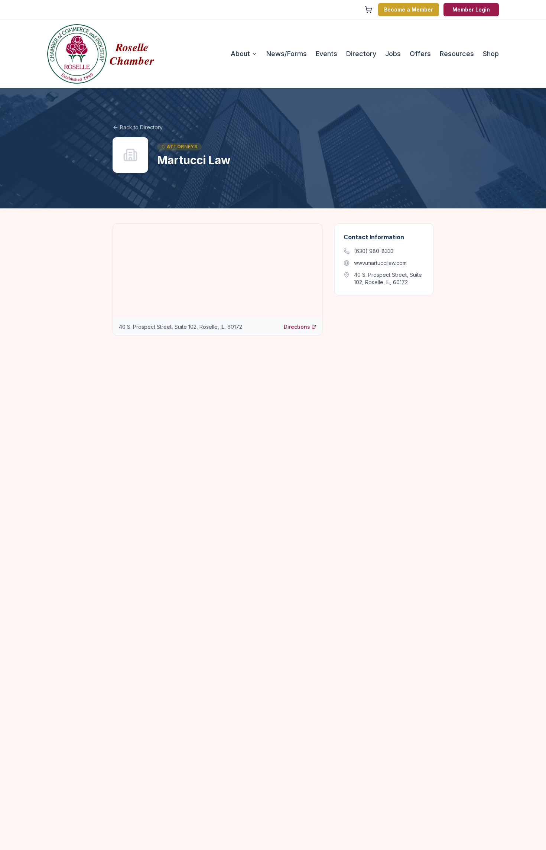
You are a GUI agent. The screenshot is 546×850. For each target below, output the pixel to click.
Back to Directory (141, 127)
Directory (361, 54)
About (240, 54)
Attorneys (182, 146)
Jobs (393, 54)
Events (326, 54)
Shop (491, 54)
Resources (457, 54)
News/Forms (286, 54)
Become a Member (408, 9)
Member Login (471, 9)
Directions (297, 327)
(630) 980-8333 (374, 251)
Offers (420, 54)
